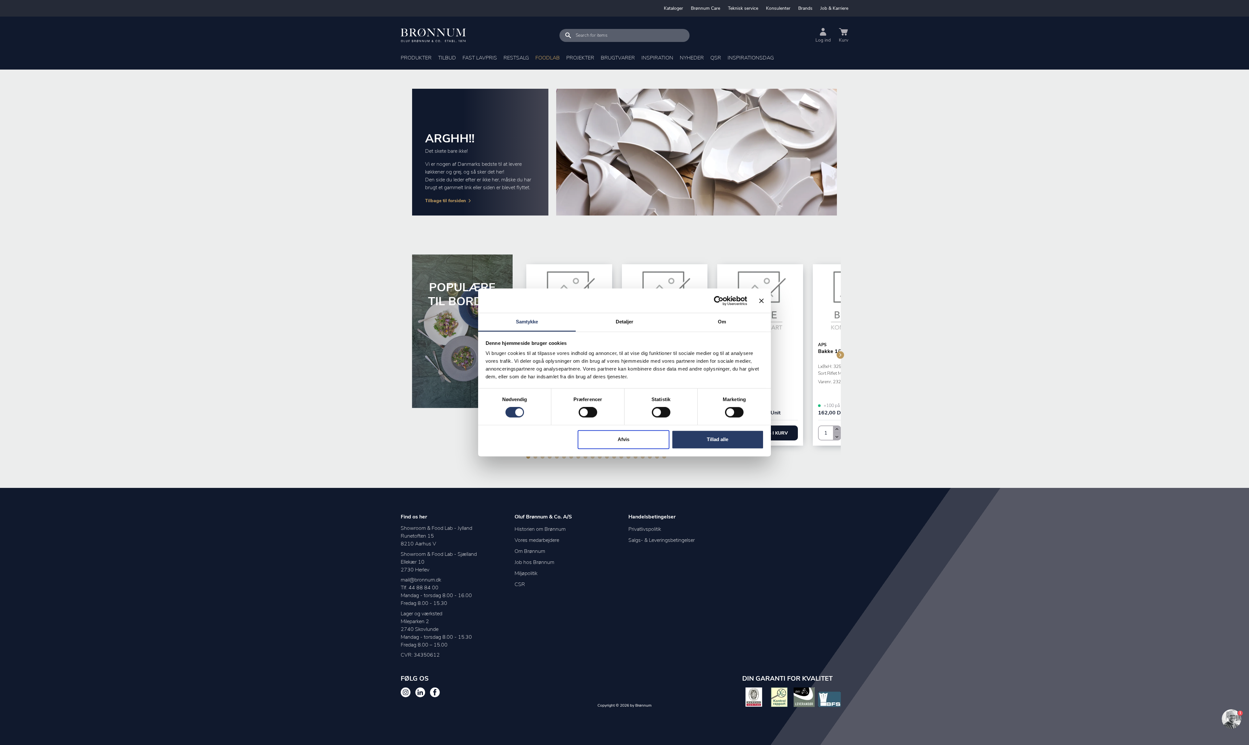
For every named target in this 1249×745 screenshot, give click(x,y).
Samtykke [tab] (527, 321)
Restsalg (516, 57)
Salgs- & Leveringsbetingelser (661, 540)
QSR (715, 57)
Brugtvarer (618, 57)
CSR (520, 584)
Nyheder (692, 57)
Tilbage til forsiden (445, 201)
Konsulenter (778, 8)
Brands (805, 8)
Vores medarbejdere (537, 540)
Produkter (416, 57)
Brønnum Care (705, 8)
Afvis (623, 439)
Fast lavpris (480, 57)
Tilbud (447, 57)
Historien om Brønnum (540, 529)
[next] (840, 355)
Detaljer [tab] (625, 321)
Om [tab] (722, 321)
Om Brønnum (530, 551)
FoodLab (547, 57)
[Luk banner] (761, 300)
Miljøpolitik (526, 573)
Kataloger (673, 8)
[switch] (588, 412)
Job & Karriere (834, 8)
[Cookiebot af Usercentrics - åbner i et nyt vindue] (718, 301)
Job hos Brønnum (534, 562)
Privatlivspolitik (644, 529)
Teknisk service (743, 8)
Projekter (580, 57)
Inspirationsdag (751, 57)
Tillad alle (717, 439)
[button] (774, 432)
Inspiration (657, 57)
